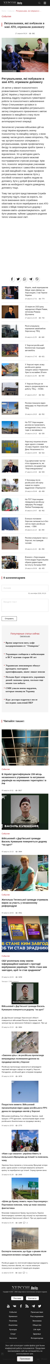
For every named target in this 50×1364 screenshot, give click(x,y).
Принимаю (25, 1359)
